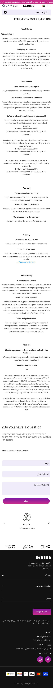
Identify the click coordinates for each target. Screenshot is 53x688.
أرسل (26, 501)
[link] (26, 38)
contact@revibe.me (43, 636)
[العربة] (3, 6)
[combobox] (29, 12)
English (15, 6)
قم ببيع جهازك (41, 611)
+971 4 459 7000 (44, 645)
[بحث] (26, 12)
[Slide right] (49, 522)
